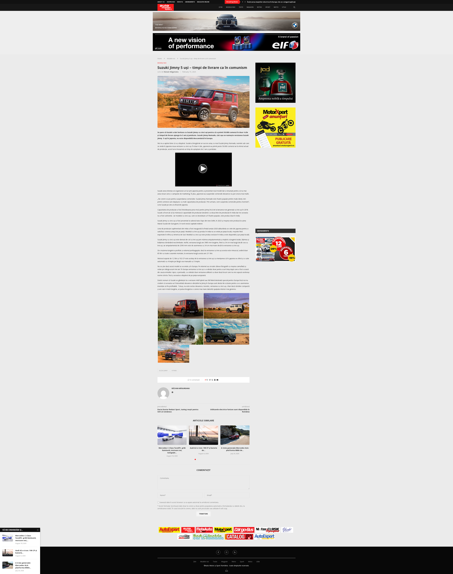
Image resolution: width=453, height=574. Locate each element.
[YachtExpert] (287, 530)
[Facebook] (218, 552)
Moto (276, 7)
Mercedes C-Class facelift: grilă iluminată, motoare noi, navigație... (172, 450)
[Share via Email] (217, 380)
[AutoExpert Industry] (264, 537)
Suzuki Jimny (163, 370)
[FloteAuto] (204, 530)
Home (159, 58)
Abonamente (190, 2)
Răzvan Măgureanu (171, 72)
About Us (161, 2)
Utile (284, 7)
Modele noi (230, 7)
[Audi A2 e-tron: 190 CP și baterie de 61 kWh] (203, 435)
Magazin (250, 7)
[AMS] (188, 530)
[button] (242, 2)
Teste (241, 7)
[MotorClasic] (268, 530)
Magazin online (203, 2)
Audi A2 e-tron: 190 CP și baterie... (26, 551)
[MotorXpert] (223, 530)
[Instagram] (226, 552)
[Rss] (235, 552)
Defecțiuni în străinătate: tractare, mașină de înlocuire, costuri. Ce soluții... (275, 2)
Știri (220, 7)
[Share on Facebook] (209, 380)
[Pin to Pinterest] (215, 380)
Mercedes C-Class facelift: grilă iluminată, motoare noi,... (25, 538)
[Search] (294, 7)
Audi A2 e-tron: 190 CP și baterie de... (203, 449)
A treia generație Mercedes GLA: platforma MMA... (23, 565)
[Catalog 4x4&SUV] (239, 537)
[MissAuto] (184, 537)
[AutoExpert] (169, 530)
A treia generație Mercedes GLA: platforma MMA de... (235, 449)
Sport (267, 7)
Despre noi (171, 2)
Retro (259, 7)
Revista (180, 2)
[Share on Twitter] (212, 380)
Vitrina (174, 370)
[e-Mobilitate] (208, 537)
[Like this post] (207, 380)
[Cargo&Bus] (244, 530)
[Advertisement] (273, 187)
